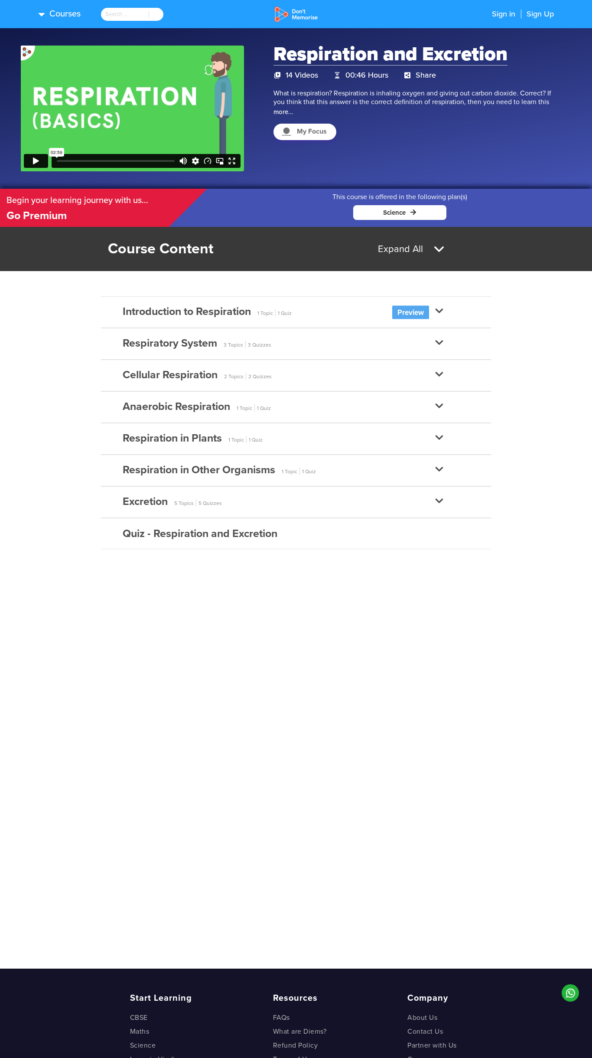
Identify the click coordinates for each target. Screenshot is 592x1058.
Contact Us (425, 1031)
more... (283, 112)
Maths (140, 1031)
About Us (422, 1017)
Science (143, 1045)
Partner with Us (432, 1045)
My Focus (312, 131)
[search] (125, 14)
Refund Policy (295, 1045)
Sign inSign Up (523, 14)
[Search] (156, 14)
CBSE (139, 1017)
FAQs (281, 1017)
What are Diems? (300, 1031)
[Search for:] (125, 14)
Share (426, 75)
